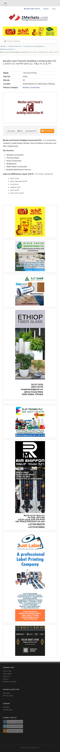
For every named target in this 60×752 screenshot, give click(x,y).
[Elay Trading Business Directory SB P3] (30, 422)
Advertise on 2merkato (10, 681)
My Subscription (8, 710)
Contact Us (6, 676)
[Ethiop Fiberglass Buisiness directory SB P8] (30, 354)
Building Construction (7, 49)
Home (4, 46)
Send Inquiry (48, 131)
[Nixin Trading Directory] (30, 256)
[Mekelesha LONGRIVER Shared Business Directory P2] (30, 222)
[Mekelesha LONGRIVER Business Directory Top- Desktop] (30, 31)
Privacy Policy (7, 673)
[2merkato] (30, 17)
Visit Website (29, 131)
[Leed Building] (30, 290)
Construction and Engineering (33, 46)
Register (46, 9)
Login (54, 9)
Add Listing (6, 693)
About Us (6, 679)
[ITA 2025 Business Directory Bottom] (30, 641)
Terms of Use (7, 671)
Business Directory (15, 46)
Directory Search (8, 695)
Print (21, 131)
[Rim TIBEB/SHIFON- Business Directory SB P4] (30, 485)
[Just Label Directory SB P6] (30, 577)
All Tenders (6, 707)
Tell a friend (11, 131)
